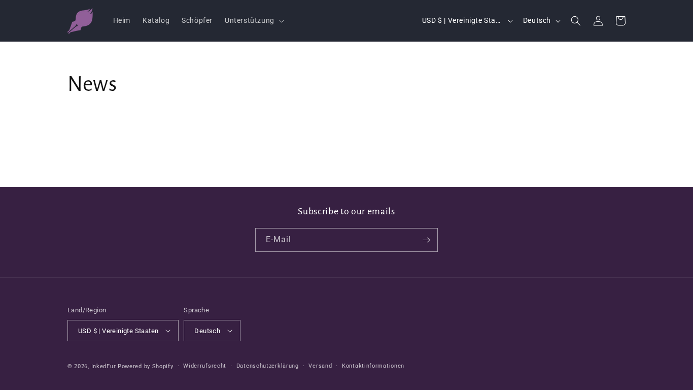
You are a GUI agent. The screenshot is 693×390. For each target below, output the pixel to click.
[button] (253, 20)
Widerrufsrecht (204, 366)
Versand (320, 366)
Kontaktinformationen (373, 366)
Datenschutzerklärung (267, 366)
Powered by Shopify (146, 366)
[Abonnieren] (426, 240)
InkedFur (103, 366)
